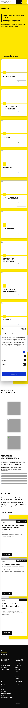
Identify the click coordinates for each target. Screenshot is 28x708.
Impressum (4, 691)
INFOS (3, 682)
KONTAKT (18, 682)
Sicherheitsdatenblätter (7, 697)
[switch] (24, 356)
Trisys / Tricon (5, 669)
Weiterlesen (7, 554)
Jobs (2, 689)
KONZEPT (5, 660)
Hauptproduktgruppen (11, 56)
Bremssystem (18, 665)
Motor (16, 674)
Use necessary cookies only (14, 378)
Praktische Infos (5, 687)
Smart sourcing (5, 663)
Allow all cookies (14, 374)
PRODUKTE (19, 660)
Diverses (17, 678)
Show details (20, 370)
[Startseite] (7, 2)
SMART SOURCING (9, 469)
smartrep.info (4, 667)
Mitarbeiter (17, 684)
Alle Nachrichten (7, 513)
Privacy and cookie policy (6, 694)
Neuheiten (3, 684)
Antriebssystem (19, 663)
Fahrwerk (17, 667)
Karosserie (17, 669)
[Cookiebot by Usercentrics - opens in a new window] (20, 329)
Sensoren (17, 676)
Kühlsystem (17, 671)
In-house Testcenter (6, 665)
